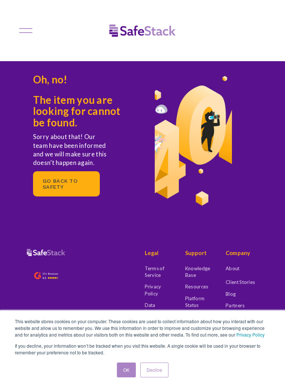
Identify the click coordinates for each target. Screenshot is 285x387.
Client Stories (240, 282)
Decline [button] (154, 370)
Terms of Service (154, 271)
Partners (235, 305)
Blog (231, 294)
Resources (197, 287)
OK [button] (126, 370)
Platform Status (194, 301)
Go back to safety (60, 184)
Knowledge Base (197, 271)
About (232, 268)
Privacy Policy (250, 334)
